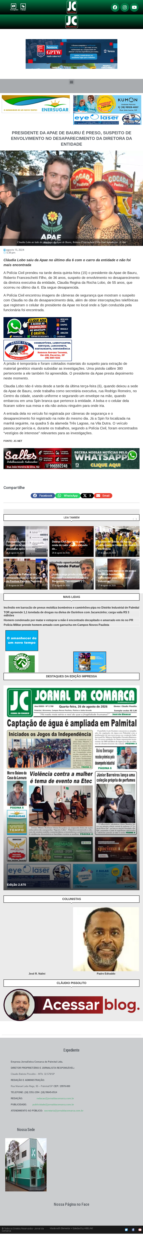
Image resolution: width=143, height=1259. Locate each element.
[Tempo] (23, 6)
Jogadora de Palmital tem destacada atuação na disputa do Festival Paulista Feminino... (25, 578)
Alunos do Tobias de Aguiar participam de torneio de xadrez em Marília (117, 545)
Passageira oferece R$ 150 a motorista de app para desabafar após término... (23, 545)
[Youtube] (134, 7)
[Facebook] (115, 7)
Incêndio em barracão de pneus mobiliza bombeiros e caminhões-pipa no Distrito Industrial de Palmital (71, 607)
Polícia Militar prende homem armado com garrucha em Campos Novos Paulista (56, 624)
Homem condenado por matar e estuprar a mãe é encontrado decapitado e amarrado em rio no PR (68, 620)
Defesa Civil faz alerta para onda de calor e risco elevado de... (70, 545)
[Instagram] (124, 7)
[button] (71, 82)
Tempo (23, 10)
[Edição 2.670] (71, 787)
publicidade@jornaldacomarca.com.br (53, 1104)
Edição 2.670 (16, 884)
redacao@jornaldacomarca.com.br (55, 1098)
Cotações (14, 10)
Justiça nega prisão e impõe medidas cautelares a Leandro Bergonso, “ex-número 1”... (70, 578)
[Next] (136, 519)
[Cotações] (13, 6)
